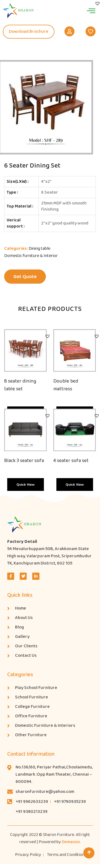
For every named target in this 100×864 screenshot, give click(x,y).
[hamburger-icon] (91, 10)
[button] (47, 336)
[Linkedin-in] (35, 576)
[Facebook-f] (10, 576)
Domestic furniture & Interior (31, 255)
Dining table (39, 248)
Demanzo (71, 841)
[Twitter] (23, 576)
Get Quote (25, 277)
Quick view (25, 485)
